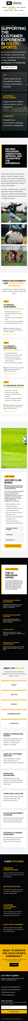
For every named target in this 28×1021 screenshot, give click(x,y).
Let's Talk (14, 964)
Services (4, 7)
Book (11, 10)
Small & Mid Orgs (21, 7)
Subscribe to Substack (9, 67)
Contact (21, 10)
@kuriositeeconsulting (9, 992)
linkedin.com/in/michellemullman (11, 989)
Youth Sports (11, 7)
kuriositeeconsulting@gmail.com (11, 987)
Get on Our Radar (14, 1011)
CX (22, 14)
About (16, 10)
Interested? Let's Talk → (10, 334)
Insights (6, 10)
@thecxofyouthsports (9, 995)
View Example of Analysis (13, 545)
